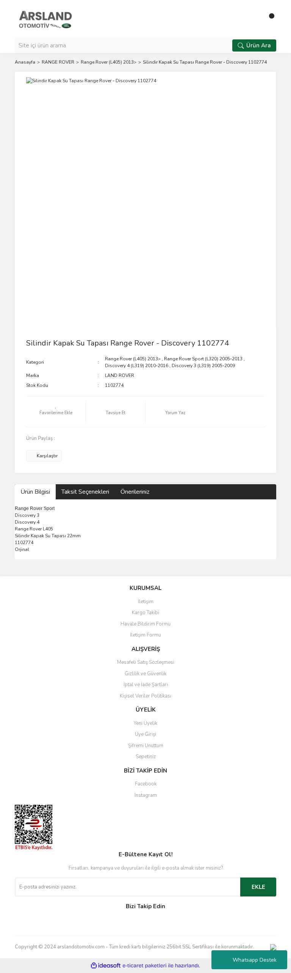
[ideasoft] (106, 965)
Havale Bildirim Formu (145, 624)
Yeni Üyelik (145, 723)
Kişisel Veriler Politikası (145, 696)
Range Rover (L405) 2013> (133, 359)
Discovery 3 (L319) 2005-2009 (203, 366)
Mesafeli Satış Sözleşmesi (145, 662)
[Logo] (45, 19)
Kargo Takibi (145, 612)
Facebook (145, 784)
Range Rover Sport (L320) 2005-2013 (203, 359)
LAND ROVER (119, 375)
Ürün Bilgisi (35, 492)
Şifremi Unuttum (145, 745)
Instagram (146, 795)
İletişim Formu (145, 635)
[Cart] (268, 19)
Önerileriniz (134, 492)
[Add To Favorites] (56, 411)
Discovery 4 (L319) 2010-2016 (136, 366)
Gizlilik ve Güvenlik (145, 673)
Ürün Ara (258, 45)
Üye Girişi (145, 734)
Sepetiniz (146, 756)
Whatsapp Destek (255, 960)
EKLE (258, 887)
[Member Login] (253, 19)
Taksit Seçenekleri (85, 492)
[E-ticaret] (144, 965)
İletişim (145, 601)
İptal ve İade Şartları (146, 684)
